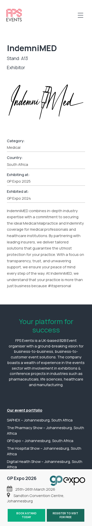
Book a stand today (26, 515)
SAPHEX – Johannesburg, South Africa (40, 420)
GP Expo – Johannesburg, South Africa (40, 440)
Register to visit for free (65, 515)
